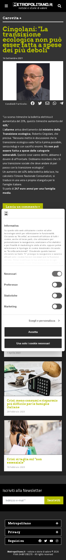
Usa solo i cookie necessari (33, 343)
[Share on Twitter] (40, 103)
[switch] (57, 284)
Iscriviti (53, 500)
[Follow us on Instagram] (57, 541)
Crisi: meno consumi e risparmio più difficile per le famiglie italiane (32, 404)
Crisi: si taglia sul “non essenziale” (24, 461)
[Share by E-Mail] (47, 103)
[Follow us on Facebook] (40, 541)
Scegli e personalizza (42, 320)
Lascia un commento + (23, 207)
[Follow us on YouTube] (51, 541)
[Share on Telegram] (61, 103)
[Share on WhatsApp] (54, 103)
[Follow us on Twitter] (45, 541)
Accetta (33, 331)
